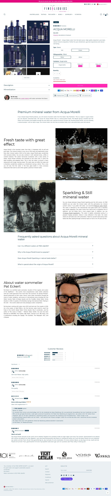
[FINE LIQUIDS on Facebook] (85, 4)
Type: (57, 47)
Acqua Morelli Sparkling (71, 213)
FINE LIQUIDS (15, 489)
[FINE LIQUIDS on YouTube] (94, 4)
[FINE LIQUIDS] (55, 8)
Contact (47, 471)
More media (26, 77)
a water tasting (24, 98)
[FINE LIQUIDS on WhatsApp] (92, 4)
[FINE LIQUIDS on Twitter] (91, 4)
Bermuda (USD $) (102, 4)
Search (47, 469)
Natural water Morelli (101, 205)
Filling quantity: (60, 54)
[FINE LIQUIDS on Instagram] (87, 4)
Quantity (56, 70)
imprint (47, 480)
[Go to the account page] (103, 14)
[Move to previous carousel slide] (102, 337)
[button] (57, 25)
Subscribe (89, 470)
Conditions (48, 477)
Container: (60, 61)
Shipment (47, 474)
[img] (15, 368)
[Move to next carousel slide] (106, 337)
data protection (49, 482)
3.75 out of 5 (28, 355)
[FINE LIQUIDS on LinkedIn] (89, 4)
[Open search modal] (4, 14)
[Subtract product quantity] (54, 73)
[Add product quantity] (59, 73)
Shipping (55, 35)
